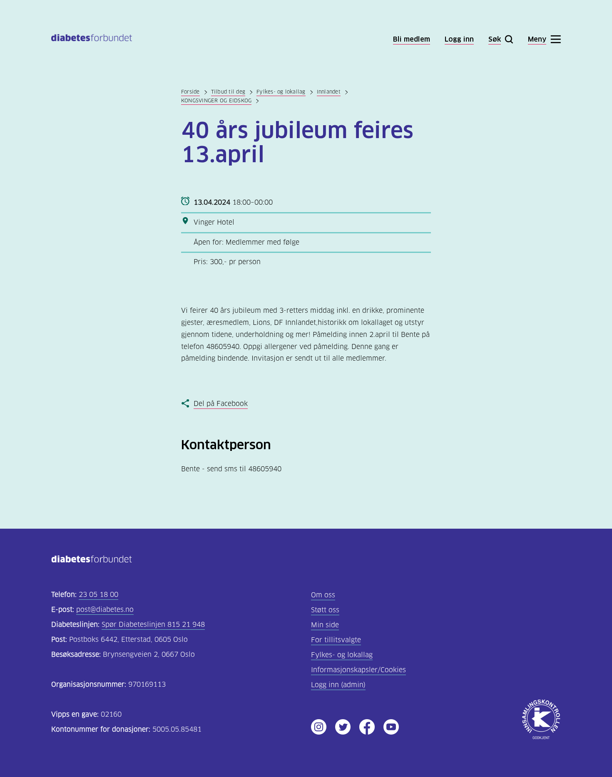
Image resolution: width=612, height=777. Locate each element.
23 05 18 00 (98, 595)
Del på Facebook (221, 404)
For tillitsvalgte (336, 640)
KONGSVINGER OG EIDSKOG (216, 100)
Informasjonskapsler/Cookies (358, 670)
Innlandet (329, 92)
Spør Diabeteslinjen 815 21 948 (153, 625)
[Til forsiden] (91, 39)
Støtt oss (325, 610)
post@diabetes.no (105, 610)
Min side (325, 625)
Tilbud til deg (228, 92)
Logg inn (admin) (338, 685)
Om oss (323, 595)
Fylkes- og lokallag (281, 92)
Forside (190, 92)
